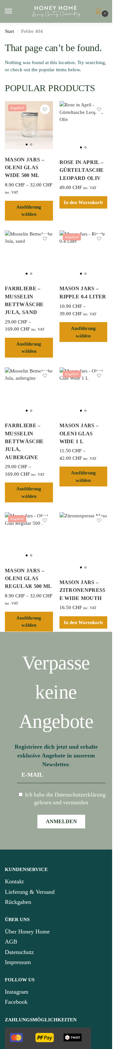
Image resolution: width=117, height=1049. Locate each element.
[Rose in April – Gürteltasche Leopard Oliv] (83, 126)
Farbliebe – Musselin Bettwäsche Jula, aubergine (24, 441)
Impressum (18, 962)
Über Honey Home (27, 931)
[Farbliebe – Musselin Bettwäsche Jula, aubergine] (29, 391)
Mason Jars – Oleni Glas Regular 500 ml (28, 579)
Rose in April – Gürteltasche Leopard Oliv (81, 170)
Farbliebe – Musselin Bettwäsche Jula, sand (24, 300)
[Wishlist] (45, 109)
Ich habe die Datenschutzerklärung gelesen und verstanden (65, 799)
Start (9, 31)
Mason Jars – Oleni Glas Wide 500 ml (24, 168)
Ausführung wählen (28, 210)
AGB (11, 941)
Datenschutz (19, 952)
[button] (99, 12)
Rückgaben (18, 902)
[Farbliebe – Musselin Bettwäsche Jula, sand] (29, 254)
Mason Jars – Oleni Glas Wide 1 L (79, 433)
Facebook (16, 1002)
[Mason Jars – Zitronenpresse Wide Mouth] (83, 542)
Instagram (16, 991)
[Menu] (14, 11)
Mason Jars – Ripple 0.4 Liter (82, 292)
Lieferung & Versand (30, 892)
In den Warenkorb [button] (83, 202)
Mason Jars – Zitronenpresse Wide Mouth (82, 590)
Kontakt (14, 881)
